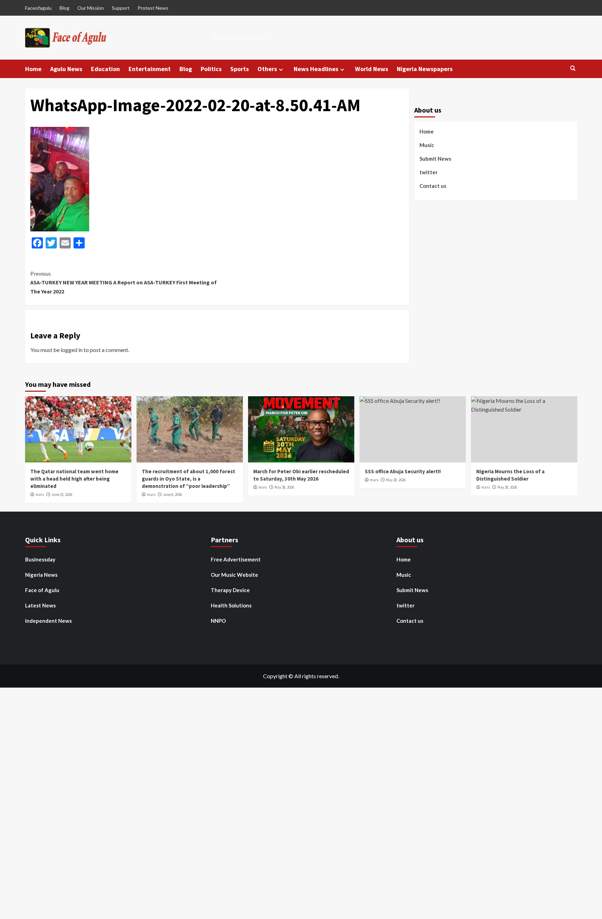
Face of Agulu (42, 590)
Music (426, 145)
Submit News (435, 158)
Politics (211, 69)
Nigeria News (41, 575)
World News (371, 69)
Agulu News (66, 69)
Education (105, 69)
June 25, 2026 (62, 494)
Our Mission (90, 8)
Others (267, 69)
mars (40, 494)
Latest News (40, 605)
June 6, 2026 (172, 494)
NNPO (218, 621)
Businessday (40, 559)
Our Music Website (234, 575)
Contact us (432, 186)
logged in (72, 349)
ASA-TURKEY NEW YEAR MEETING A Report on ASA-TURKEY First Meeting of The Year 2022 (123, 282)
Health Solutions (231, 605)
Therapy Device (230, 590)
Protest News (153, 8)
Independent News (48, 621)
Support (121, 8)
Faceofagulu (38, 8)
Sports (239, 69)
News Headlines (316, 69)
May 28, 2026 (284, 487)
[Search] (573, 68)
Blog (64, 8)
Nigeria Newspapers (425, 69)
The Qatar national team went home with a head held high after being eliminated (74, 478)
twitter (428, 172)
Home (33, 69)
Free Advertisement (236, 559)
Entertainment (150, 69)
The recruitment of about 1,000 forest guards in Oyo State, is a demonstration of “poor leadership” (188, 478)
